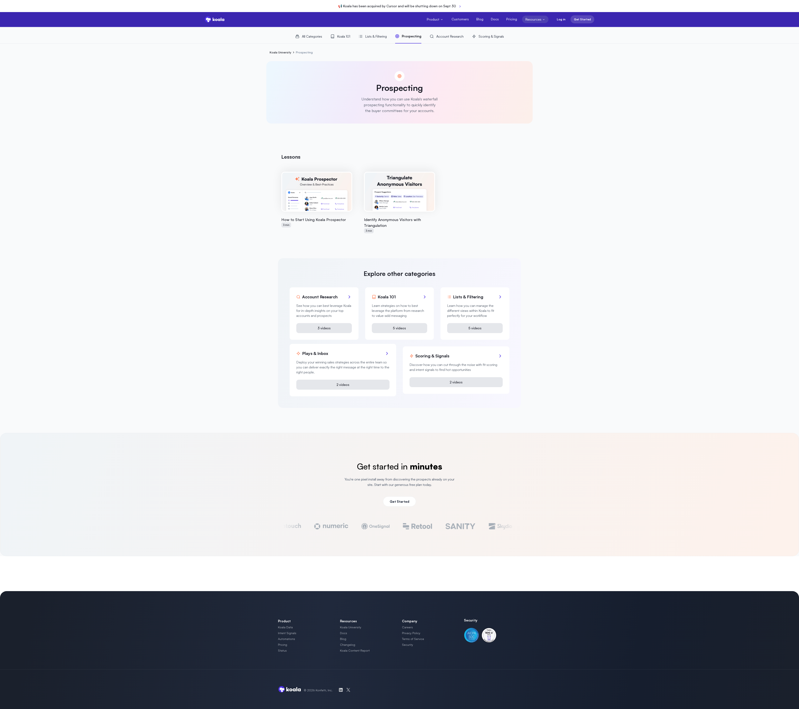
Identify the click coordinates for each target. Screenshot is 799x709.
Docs (495, 19)
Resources (533, 19)
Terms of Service (413, 639)
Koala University (280, 52)
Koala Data (285, 627)
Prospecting (411, 36)
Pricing (511, 19)
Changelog (347, 644)
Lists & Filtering (376, 36)
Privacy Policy (411, 633)
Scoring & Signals (491, 36)
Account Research (450, 36)
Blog (479, 19)
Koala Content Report (355, 650)
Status (282, 650)
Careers (407, 627)
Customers (460, 19)
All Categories (312, 36)
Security (407, 644)
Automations (286, 639)
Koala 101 (343, 36)
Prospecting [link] (304, 52)
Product (433, 19)
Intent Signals (287, 633)
